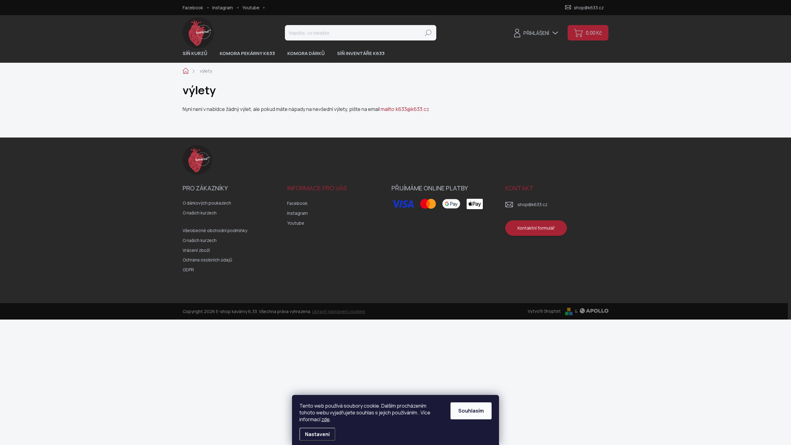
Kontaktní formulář (536, 228)
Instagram (222, 8)
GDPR (188, 270)
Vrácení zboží (196, 250)
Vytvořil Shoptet (544, 311)
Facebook (193, 8)
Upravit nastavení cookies (338, 311)
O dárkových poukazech (207, 203)
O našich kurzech (200, 213)
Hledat (428, 33)
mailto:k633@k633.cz (405, 109)
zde (325, 419)
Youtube (251, 8)
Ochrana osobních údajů (207, 260)
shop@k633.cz (533, 204)
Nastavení (317, 434)
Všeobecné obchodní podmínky (215, 230)
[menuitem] (197, 53)
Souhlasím (471, 410)
